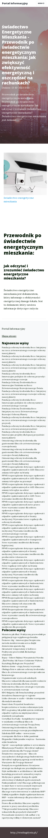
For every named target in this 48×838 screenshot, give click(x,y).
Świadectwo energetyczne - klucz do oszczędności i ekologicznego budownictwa (22, 755)
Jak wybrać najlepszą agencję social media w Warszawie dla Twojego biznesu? (23, 761)
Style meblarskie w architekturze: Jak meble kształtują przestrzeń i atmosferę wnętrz (22, 772)
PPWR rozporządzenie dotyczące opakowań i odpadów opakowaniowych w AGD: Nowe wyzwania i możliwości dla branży (23, 496)
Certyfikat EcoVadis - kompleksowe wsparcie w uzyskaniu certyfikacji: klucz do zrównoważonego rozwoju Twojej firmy (23, 722)
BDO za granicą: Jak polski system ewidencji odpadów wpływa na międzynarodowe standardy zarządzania (22, 713)
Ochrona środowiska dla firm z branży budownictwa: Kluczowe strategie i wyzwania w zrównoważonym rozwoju (23, 687)
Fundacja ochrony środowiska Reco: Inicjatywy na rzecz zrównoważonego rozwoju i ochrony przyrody (24, 420)
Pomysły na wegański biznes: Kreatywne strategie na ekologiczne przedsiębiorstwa (22, 766)
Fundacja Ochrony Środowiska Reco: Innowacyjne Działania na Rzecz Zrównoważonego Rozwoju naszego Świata (22, 385)
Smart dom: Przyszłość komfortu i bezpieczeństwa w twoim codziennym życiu (22, 705)
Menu (40, 3)
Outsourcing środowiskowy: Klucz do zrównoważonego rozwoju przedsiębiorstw (22, 729)
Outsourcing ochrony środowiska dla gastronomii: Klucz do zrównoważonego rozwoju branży (21, 443)
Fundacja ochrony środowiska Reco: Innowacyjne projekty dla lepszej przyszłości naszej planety (23, 435)
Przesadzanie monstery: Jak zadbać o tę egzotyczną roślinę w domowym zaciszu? (21, 816)
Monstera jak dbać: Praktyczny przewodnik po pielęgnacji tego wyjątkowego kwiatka (24, 635)
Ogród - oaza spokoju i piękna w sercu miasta (23, 745)
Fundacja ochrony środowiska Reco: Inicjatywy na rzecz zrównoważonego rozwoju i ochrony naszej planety (24, 350)
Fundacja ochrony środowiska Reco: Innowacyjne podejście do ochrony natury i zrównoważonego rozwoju (22, 403)
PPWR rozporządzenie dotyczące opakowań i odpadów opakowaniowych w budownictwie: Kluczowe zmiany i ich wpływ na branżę (23, 592)
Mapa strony (9, 335)
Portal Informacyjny (15, 3)
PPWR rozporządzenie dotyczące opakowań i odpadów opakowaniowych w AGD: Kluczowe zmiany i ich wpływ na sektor (23, 487)
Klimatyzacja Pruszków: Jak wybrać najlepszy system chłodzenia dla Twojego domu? (23, 749)
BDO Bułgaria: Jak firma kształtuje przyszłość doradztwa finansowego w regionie (23, 694)
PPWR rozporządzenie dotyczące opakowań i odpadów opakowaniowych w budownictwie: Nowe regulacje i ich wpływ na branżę (23, 563)
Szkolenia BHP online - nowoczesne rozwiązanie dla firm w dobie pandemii (20, 734)
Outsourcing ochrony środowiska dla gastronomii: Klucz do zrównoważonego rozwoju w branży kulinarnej (21, 452)
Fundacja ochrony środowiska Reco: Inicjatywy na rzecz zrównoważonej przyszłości (24, 427)
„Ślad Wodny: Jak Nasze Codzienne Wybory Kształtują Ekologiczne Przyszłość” (22, 662)
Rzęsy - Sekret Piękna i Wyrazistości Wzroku (22, 657)
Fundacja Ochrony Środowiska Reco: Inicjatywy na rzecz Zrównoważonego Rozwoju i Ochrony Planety (20, 411)
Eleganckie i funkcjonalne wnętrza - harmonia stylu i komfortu (23, 740)
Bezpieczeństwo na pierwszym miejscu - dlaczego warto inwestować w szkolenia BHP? (23, 790)
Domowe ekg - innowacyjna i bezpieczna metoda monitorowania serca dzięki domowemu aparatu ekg (21, 643)
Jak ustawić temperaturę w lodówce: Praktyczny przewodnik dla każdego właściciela (19, 652)
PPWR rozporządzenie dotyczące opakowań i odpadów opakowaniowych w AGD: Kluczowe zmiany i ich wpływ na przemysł (23, 478)
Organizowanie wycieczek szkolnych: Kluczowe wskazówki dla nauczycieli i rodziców (24, 679)
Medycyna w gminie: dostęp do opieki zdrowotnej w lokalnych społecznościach (21, 778)
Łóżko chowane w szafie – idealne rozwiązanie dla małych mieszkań (23, 699)
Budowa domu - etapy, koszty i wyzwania (21, 666)
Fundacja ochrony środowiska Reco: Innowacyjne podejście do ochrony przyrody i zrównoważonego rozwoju (23, 376)
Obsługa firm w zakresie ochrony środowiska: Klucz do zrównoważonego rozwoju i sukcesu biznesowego (23, 672)
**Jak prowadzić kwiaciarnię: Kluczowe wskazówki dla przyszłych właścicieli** (20, 810)
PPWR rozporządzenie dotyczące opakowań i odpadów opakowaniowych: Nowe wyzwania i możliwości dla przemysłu (23, 624)
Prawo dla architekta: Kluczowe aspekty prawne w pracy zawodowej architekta (20, 804)
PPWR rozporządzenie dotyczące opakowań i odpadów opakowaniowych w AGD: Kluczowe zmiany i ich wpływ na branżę (23, 470)
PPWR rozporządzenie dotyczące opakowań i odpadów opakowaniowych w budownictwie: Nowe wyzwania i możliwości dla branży (23, 583)
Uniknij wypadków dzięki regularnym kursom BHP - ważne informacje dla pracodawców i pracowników (23, 797)
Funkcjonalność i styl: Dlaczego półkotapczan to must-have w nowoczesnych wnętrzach (23, 784)
